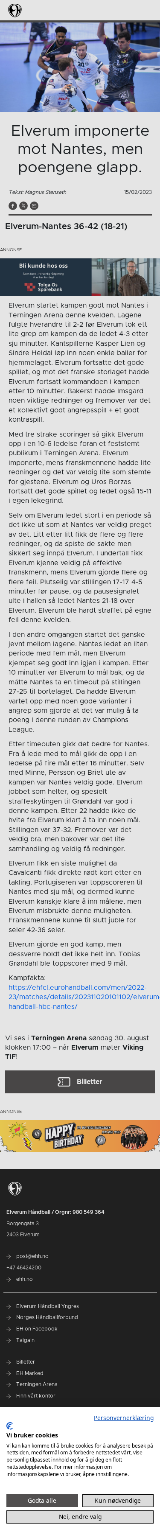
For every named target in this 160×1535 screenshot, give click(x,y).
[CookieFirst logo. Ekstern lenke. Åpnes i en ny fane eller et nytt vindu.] (9, 1426)
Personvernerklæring (124, 1418)
